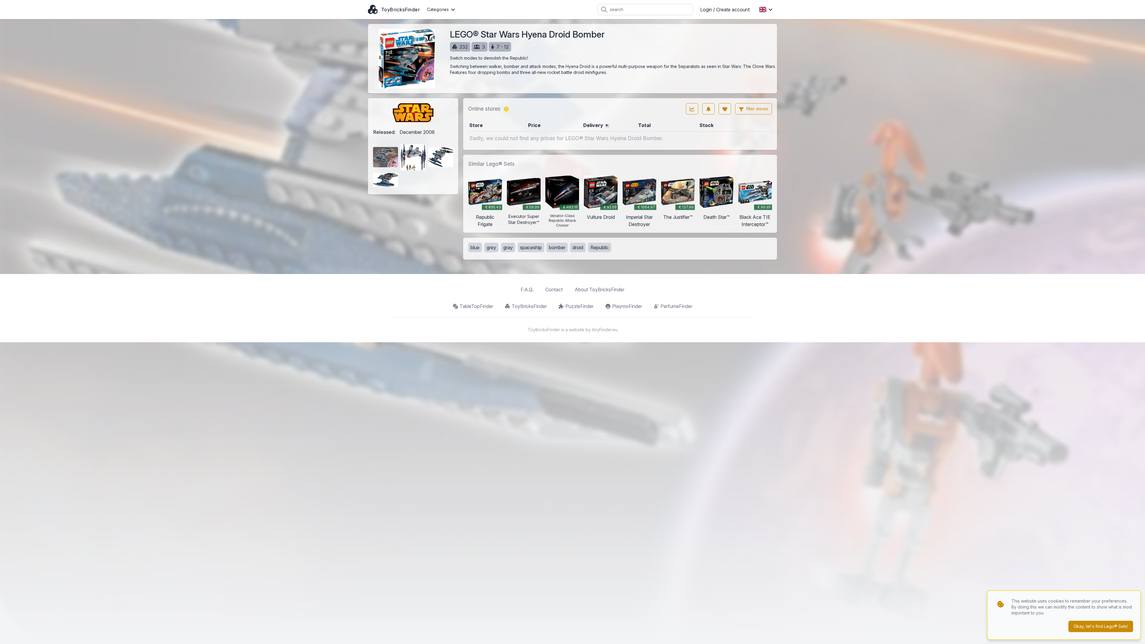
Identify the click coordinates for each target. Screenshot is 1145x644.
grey (491, 247)
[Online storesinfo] (506, 108)
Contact (554, 289)
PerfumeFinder (676, 306)
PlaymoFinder (627, 306)
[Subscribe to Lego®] (708, 108)
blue (475, 247)
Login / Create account (725, 10)
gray (508, 247)
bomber (557, 247)
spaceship (531, 247)
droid (577, 247)
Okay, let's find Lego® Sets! (1100, 626)
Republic (599, 247)
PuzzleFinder (579, 306)
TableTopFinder (476, 306)
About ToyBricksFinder (599, 289)
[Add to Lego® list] (725, 108)
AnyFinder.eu (605, 329)
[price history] (692, 108)
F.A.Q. (527, 289)
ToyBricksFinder (529, 306)
